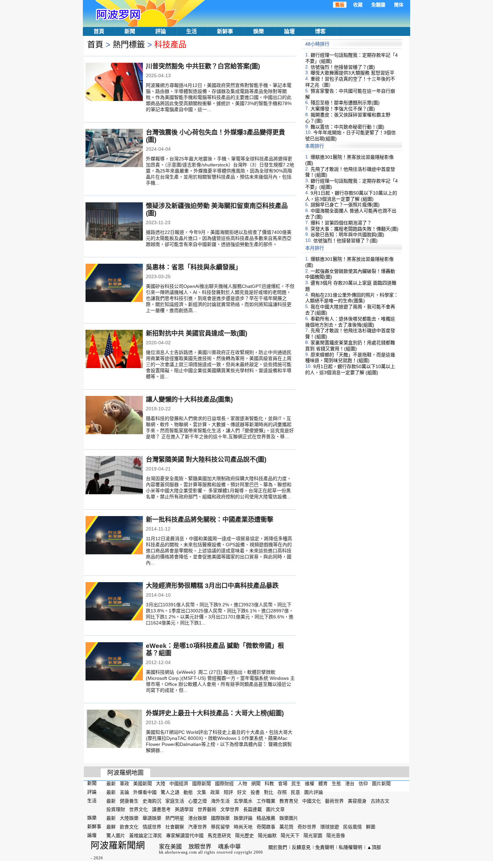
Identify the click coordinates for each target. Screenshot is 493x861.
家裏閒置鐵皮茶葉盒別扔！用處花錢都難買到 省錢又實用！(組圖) (350, 345)
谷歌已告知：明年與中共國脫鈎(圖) (347, 234)
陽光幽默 (267, 835)
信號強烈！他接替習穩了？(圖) (343, 66)
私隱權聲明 (350, 847)
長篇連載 (252, 809)
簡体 (398, 4)
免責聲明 (324, 847)
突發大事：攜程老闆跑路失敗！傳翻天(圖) (354, 228)
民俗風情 (352, 826)
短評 (228, 792)
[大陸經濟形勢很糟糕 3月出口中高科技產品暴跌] (114, 602)
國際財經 (224, 783)
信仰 (363, 783)
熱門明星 (174, 818)
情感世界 (152, 826)
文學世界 (229, 809)
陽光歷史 (244, 835)
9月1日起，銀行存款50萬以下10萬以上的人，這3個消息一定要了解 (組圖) (351, 196)
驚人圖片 (115, 835)
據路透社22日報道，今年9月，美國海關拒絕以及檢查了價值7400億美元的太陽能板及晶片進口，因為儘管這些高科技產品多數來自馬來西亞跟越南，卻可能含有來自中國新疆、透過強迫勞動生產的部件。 (218, 238)
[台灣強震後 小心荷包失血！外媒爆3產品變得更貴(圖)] (114, 148)
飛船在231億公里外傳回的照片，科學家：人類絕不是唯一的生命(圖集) (351, 297)
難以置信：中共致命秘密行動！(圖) (347, 126)
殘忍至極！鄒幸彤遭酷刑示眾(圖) (345, 102)
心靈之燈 (197, 800)
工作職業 (266, 800)
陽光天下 (290, 835)
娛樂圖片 (288, 818)
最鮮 (111, 826)
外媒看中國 (145, 792)
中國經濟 (178, 783)
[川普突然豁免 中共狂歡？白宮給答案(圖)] (114, 82)
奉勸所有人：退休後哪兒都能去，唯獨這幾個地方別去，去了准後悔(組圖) (350, 321)
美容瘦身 (357, 800)
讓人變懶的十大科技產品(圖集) (189, 399)
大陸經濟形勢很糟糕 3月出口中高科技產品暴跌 (212, 585)
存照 (282, 792)
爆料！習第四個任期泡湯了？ (341, 222)
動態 (188, 792)
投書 (255, 792)
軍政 (124, 783)
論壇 (289, 31)
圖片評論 (313, 792)
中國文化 (311, 800)
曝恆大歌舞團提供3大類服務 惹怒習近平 (352, 72)
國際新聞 (201, 783)
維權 (309, 783)
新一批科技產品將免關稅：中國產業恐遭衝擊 (209, 519)
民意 (295, 792)
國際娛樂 (220, 818)
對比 (268, 792)
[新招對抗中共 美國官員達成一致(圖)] (114, 349)
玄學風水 (243, 800)
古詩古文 (380, 800)
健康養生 (129, 800)
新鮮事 (225, 31)
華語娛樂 (152, 818)
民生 (296, 783)
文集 (201, 792)
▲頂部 (374, 847)
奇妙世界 (306, 826)
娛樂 (258, 31)
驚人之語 (170, 792)
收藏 (358, 4)
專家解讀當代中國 (185, 835)
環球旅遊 (329, 826)
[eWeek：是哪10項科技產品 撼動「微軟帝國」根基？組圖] (114, 662)
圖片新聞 (381, 783)
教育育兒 (288, 800)
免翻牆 (378, 4)
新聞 (129, 31)
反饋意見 (301, 847)
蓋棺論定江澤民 (145, 835)
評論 (160, 31)
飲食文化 (129, 826)
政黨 (215, 792)
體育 (323, 783)
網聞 (256, 783)
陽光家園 (313, 835)
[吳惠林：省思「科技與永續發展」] (114, 283)
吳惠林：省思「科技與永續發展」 (193, 267)
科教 (269, 783)
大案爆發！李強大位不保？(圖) (343, 108)
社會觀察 (174, 826)
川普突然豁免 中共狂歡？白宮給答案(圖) (203, 66)
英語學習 (184, 809)
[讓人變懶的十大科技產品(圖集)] (114, 416)
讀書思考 (161, 809)
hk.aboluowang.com (178, 852)
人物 (242, 783)
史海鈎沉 (152, 800)
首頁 (99, 31)
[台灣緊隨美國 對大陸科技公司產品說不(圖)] (114, 476)
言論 (124, 792)
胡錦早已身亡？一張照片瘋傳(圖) (345, 204)
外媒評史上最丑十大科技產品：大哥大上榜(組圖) (215, 713)
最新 (111, 783)
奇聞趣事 (266, 826)
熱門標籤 (129, 44)
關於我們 (277, 847)
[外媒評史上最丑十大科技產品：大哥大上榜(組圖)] (114, 729)
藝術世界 (334, 800)
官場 (282, 783)
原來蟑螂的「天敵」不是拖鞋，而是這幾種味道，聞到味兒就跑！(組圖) (350, 357)
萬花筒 (286, 826)
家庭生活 (174, 800)
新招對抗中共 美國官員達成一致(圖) (196, 333)
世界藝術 (207, 809)
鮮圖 (370, 826)
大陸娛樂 (129, 818)
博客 (320, 31)
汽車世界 (197, 826)
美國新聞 (142, 783)
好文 (241, 792)
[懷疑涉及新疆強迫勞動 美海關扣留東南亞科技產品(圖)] (114, 222)
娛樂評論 (243, 818)
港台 (349, 783)
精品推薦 (266, 818)
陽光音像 (335, 835)
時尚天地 (243, 826)
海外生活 (220, 800)
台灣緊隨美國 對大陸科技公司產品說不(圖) (206, 459)
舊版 (339, 4)
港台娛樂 (197, 818)
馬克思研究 (219, 835)
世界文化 (138, 809)
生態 (336, 783)
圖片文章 (275, 809)
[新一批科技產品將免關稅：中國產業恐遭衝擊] (114, 536)
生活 (191, 31)
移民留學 (220, 826)
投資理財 (115, 809)
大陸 (160, 783)
